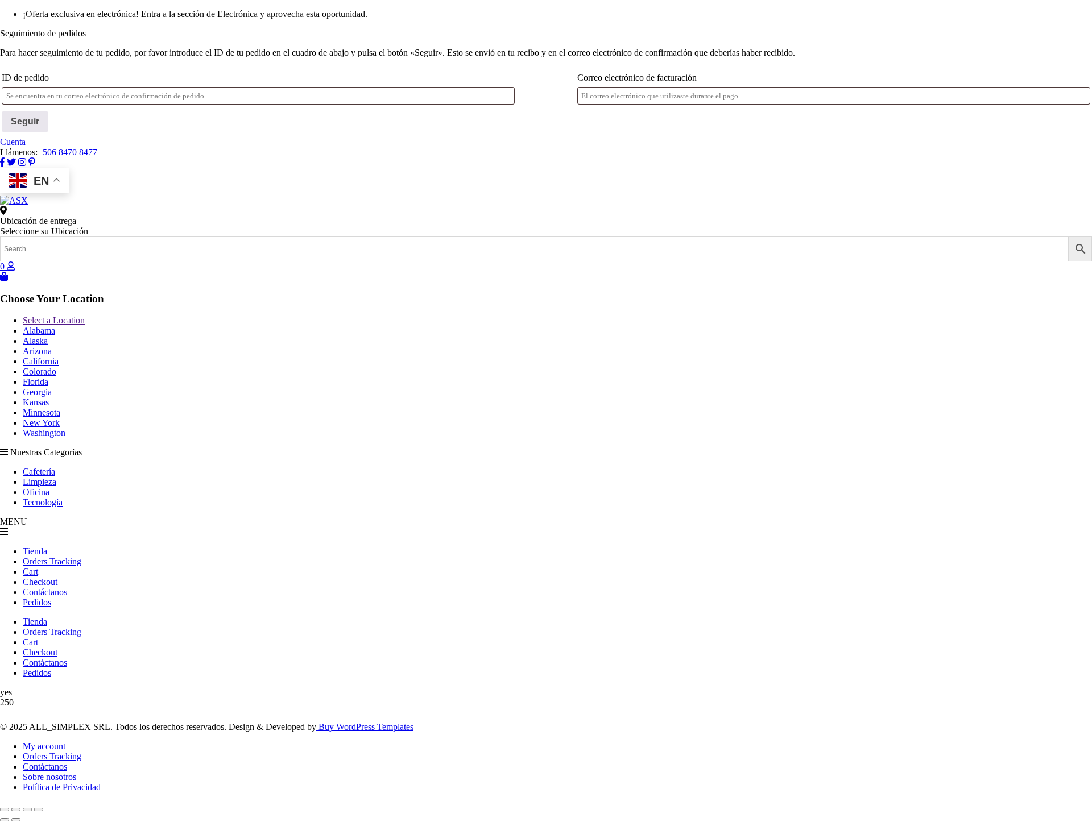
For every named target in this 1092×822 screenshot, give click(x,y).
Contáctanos (45, 592)
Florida (35, 382)
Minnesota (41, 412)
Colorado (39, 371)
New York (41, 422)
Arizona (37, 351)
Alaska (35, 341)
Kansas (36, 402)
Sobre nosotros (49, 777)
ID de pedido (25, 77)
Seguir (25, 121)
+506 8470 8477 (67, 152)
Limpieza (39, 482)
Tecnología (43, 502)
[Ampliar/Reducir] (4, 809)
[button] (546, 532)
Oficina (36, 492)
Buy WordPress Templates (364, 727)
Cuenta (13, 142)
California (41, 361)
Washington (44, 433)
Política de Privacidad (62, 787)
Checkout (40, 582)
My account (44, 746)
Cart (30, 571)
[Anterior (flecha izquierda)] (4, 819)
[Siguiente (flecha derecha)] (15, 819)
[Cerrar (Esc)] (38, 809)
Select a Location (54, 320)
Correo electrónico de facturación (637, 77)
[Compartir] (27, 809)
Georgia (37, 392)
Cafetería (39, 471)
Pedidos (37, 602)
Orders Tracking (52, 561)
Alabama (39, 330)
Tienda (35, 551)
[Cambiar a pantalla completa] (15, 809)
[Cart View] (4, 276)
